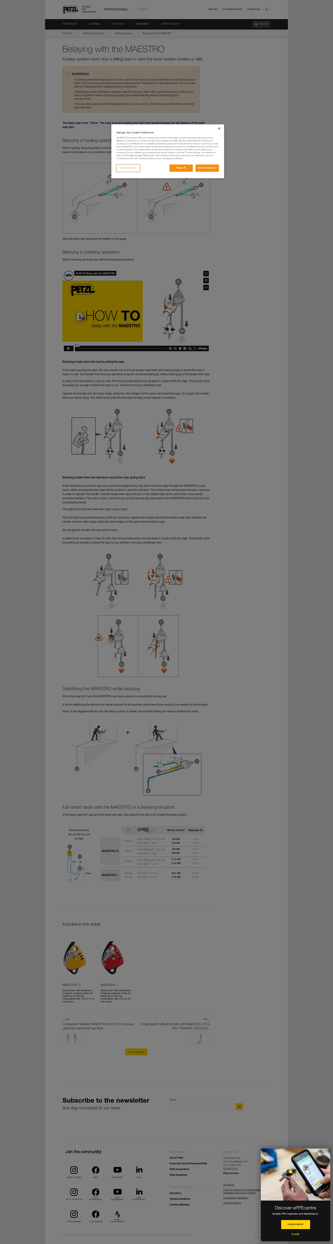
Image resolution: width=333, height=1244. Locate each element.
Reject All (181, 168)
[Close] (219, 128)
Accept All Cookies (207, 168)
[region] (167, 151)
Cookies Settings (128, 168)
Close (296, 1234)
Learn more (296, 1225)
